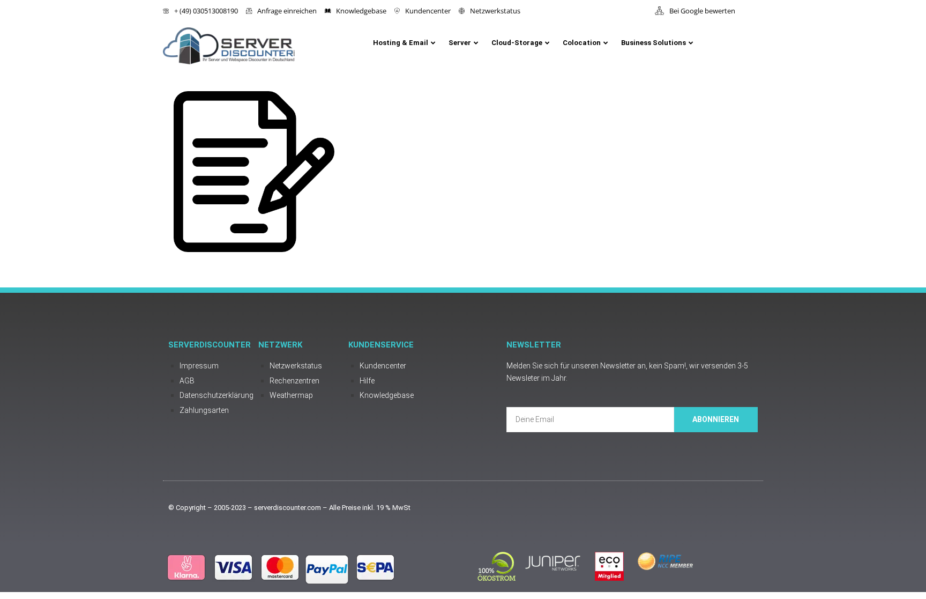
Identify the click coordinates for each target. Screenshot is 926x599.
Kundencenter (428, 11)
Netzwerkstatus (495, 11)
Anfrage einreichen (287, 11)
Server (460, 43)
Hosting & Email (400, 43)
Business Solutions (653, 43)
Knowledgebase (361, 11)
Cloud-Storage (516, 43)
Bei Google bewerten (702, 11)
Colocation (582, 43)
